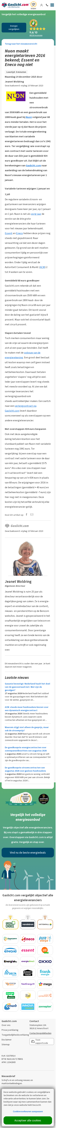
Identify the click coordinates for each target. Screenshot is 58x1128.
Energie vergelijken (14, 27)
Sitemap (6, 1044)
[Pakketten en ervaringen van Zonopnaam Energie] (28, 995)
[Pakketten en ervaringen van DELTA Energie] (10, 973)
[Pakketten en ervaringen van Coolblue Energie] (45, 950)
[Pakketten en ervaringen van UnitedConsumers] (45, 995)
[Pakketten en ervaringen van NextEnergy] (28, 984)
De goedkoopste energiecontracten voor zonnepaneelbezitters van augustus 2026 (26, 749)
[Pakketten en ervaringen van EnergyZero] (10, 984)
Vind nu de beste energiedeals (28, 853)
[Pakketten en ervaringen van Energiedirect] (28, 961)
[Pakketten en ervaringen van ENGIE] (10, 950)
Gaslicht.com (33, 165)
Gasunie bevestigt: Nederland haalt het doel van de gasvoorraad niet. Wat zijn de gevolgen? (27, 687)
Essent (8, 233)
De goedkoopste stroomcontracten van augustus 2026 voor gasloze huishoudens (25, 769)
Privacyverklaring (10, 1030)
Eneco (19, 233)
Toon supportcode (41, 1041)
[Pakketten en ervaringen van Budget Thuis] (28, 973)
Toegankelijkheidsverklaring (15, 1034)
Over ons (6, 1025)
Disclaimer (7, 1039)
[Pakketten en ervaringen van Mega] (45, 984)
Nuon (29, 117)
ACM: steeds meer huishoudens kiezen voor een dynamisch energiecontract (26, 709)
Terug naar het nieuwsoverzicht (21, 43)
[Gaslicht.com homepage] (15, 5)
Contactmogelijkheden (40, 1033)
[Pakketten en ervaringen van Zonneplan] (45, 1007)
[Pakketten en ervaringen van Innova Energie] (28, 1007)
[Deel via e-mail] (31, 514)
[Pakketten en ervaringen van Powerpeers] (10, 939)
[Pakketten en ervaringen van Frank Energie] (45, 973)
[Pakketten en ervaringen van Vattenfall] (45, 924)
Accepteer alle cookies (28, 1120)
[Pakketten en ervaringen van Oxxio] (45, 961)
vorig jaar (36, 214)
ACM (42, 267)
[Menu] (52, 5)
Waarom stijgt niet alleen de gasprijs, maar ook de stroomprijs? (27, 729)
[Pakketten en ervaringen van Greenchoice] (10, 924)
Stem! (33, 8)
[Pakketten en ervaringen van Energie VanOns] (10, 995)
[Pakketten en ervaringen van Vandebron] (28, 924)
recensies (35, 35)
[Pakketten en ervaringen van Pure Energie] (45, 939)
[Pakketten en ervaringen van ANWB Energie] (10, 1007)
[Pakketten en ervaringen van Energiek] (10, 961)
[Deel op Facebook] (26, 514)
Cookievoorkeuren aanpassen (28, 1111)
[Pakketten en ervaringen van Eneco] (28, 939)
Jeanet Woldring (14, 81)
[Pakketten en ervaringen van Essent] (28, 950)
